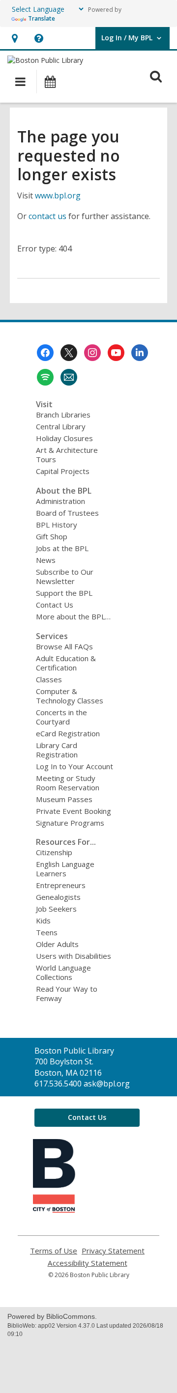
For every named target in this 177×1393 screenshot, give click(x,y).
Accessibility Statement (87, 1263)
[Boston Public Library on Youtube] (116, 352)
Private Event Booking (73, 811)
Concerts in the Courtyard (61, 716)
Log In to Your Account (74, 766)
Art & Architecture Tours (67, 454)
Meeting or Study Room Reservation (67, 782)
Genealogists (58, 897)
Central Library (61, 426)
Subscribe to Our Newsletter (64, 576)
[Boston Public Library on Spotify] (45, 377)
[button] (14, 38)
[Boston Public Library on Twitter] (68, 352)
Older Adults (57, 944)
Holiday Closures (64, 438)
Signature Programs (70, 823)
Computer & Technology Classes (69, 695)
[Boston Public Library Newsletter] (68, 377)
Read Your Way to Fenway (66, 993)
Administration (60, 501)
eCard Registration (68, 733)
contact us (47, 216)
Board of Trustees (67, 513)
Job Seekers (56, 909)
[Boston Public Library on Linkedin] (139, 352)
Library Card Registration (57, 749)
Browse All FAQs (64, 646)
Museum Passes (64, 799)
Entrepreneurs (61, 885)
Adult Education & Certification (66, 662)
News (46, 560)
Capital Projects (62, 471)
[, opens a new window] (54, 1210)
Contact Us (54, 605)
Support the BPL (64, 593)
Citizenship (54, 852)
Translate (41, 18)
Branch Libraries (63, 414)
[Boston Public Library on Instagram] (92, 352)
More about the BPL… (73, 616)
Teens (47, 932)
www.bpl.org (58, 195)
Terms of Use (53, 1250)
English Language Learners (65, 868)
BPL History (56, 524)
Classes (49, 679)
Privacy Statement (113, 1250)
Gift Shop (51, 536)
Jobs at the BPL (62, 548)
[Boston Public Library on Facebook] (45, 352)
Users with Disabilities (73, 956)
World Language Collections (63, 972)
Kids (43, 920)
